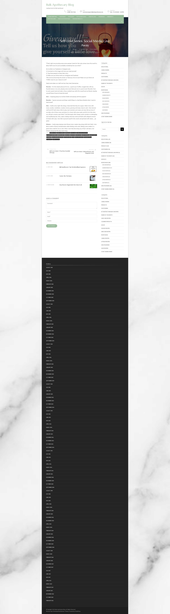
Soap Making (104, 76)
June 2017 (48, 574)
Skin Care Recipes (105, 101)
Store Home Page (52, 16)
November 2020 (50, 480)
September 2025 (50, 300)
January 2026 (49, 287)
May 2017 (48, 577)
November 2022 (50, 400)
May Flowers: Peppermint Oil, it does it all (70, 185)
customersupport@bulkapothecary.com (93, 12)
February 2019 (49, 530)
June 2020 (48, 497)
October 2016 (49, 597)
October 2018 (49, 544)
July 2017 (48, 570)
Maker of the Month (106, 83)
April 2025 (48, 317)
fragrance (49, 139)
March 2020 (49, 507)
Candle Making (105, 70)
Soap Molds (62, 16)
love (73, 137)
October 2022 (49, 404)
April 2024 (48, 357)
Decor (103, 86)
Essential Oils (92, 16)
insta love (73, 132)
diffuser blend (67, 137)
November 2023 (50, 374)
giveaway (49, 137)
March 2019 (49, 527)
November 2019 (50, 520)
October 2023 (49, 377)
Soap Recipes (105, 110)
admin (75, 49)
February (67, 132)
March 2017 (49, 584)
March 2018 (49, 554)
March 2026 (49, 280)
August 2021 (49, 450)
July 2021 (48, 454)
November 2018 (50, 540)
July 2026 (48, 270)
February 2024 (49, 364)
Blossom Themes (64, 611)
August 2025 (49, 304)
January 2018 (49, 560)
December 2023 (50, 370)
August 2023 (49, 384)
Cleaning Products (106, 95)
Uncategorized (105, 113)
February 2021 (49, 470)
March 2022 (49, 427)
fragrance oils (87, 137)
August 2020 (49, 490)
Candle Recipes (105, 104)
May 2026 (48, 274)
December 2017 (50, 564)
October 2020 (49, 484)
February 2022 (49, 430)
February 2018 (49, 557)
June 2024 (48, 350)
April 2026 (48, 277)
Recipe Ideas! (104, 90)
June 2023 (48, 390)
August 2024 (49, 344)
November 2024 (50, 334)
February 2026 (49, 284)
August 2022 (49, 410)
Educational (85, 37)
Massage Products (77, 18)
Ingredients (110, 16)
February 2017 (49, 587)
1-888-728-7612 (71, 12)
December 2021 (50, 437)
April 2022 (48, 424)
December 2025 (50, 290)
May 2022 (48, 420)
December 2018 (50, 537)
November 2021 (50, 440)
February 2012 (49, 600)
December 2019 (50, 517)
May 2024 (48, 354)
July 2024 (48, 347)
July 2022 (48, 414)
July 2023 (48, 387)
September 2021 (50, 447)
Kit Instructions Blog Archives (109, 80)
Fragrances (102, 16)
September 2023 (50, 380)
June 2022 (48, 417)
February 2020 (49, 510)
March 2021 (49, 467)
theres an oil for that (82, 132)
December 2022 (50, 397)
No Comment (94, 49)
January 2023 (49, 394)
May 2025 (48, 314)
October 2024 (49, 337)
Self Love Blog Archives (57, 137)
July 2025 (48, 307)
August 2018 (49, 550)
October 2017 (49, 567)
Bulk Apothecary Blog (60, 5)
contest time (53, 132)
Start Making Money (106, 116)
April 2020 (48, 504)
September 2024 (50, 340)
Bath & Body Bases (81, 16)
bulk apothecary (79, 137)
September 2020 (50, 487)
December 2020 (50, 477)
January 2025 (49, 327)
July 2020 (48, 494)
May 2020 (48, 500)
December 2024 (50, 330)
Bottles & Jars (52, 18)
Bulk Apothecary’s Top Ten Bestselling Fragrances (72, 167)
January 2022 (49, 434)
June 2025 (48, 310)
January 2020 (49, 514)
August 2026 (49, 267)
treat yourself (60, 132)
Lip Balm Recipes (105, 107)
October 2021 (49, 444)
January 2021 (49, 474)
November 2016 (50, 594)
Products (104, 73)
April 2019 (48, 524)
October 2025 (49, 297)
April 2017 (48, 580)
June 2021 (48, 457)
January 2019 (49, 534)
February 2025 (49, 324)
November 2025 (50, 294)
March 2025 (49, 320)
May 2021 (48, 460)
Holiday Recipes (105, 98)
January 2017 (49, 590)
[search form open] (121, 21)
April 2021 (48, 464)
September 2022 (50, 407)
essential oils (56, 139)
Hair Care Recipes (105, 92)
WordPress (77, 611)
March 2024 (49, 360)
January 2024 (49, 367)
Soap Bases (71, 16)
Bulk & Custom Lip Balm (64, 18)
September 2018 (50, 547)
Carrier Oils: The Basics (65, 176)
